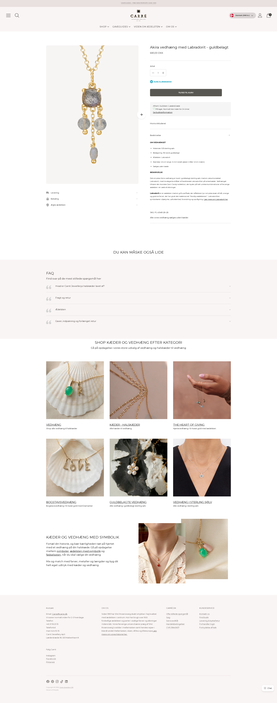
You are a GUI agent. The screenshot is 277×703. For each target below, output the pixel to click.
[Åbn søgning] (17, 15)
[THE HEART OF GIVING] (202, 390)
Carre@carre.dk (59, 614)
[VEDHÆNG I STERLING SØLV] (202, 467)
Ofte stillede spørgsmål (177, 614)
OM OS (170, 26)
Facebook (51, 659)
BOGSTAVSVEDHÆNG (61, 502)
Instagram (50, 655)
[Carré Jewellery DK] (138, 15)
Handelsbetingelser (175, 624)
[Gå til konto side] (260, 15)
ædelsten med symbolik (85, 551)
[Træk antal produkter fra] (153, 72)
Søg (168, 617)
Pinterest (50, 662)
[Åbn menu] (8, 15)
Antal (152, 66)
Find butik (204, 617)
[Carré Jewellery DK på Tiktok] (61, 682)
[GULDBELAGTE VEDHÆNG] (138, 467)
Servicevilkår (172, 621)
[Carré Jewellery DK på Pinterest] (52, 682)
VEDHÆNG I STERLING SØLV (192, 502)
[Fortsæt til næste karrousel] (141, 114)
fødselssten (53, 554)
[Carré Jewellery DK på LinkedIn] (66, 682)
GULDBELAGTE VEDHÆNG (128, 502)
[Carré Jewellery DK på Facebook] (48, 682)
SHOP (103, 26)
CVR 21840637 (172, 627)
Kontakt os (204, 614)
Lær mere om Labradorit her (216, 199)
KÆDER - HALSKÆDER (125, 424)
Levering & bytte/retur (209, 621)
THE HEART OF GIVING (189, 424)
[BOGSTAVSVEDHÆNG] (75, 467)
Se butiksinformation (162, 112)
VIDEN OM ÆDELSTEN (147, 26)
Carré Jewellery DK (66, 687)
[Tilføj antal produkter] (163, 72)
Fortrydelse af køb (208, 627)
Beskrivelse (155, 135)
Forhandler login (207, 624)
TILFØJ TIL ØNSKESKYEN (163, 82)
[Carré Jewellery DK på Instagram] (57, 682)
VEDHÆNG (53, 424)
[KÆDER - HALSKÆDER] (138, 390)
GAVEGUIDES (120, 26)
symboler (63, 551)
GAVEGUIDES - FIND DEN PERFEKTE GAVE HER (138, 3)
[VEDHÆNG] (75, 390)
